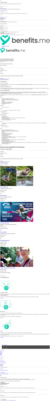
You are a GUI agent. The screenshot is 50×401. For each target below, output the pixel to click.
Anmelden (2, 19)
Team (1, 352)
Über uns (1, 351)
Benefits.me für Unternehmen (4, 79)
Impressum (1, 364)
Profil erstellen (2, 32)
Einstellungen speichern (3, 399)
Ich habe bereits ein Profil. (3, 10)
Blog (1, 353)
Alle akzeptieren (2, 382)
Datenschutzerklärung (11, 400)
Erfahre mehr (2, 337)
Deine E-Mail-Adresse (2, 6)
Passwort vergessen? (2, 18)
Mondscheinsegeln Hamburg (4, 240)
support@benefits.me (3, 361)
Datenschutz (1, 365)
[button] (1, 61)
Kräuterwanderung (3, 195)
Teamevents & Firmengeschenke (4, 373)
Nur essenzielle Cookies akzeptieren (5, 383)
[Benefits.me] (12, 52)
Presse (1, 354)
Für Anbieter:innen (2, 372)
